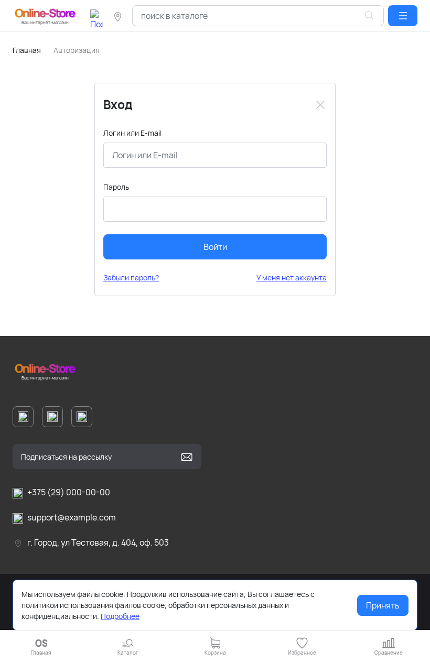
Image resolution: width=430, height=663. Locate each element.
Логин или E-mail (132, 133)
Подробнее (120, 616)
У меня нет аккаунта (291, 277)
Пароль (116, 187)
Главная (27, 50)
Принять (383, 605)
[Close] (320, 105)
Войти (215, 247)
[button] (402, 15)
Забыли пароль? (131, 277)
